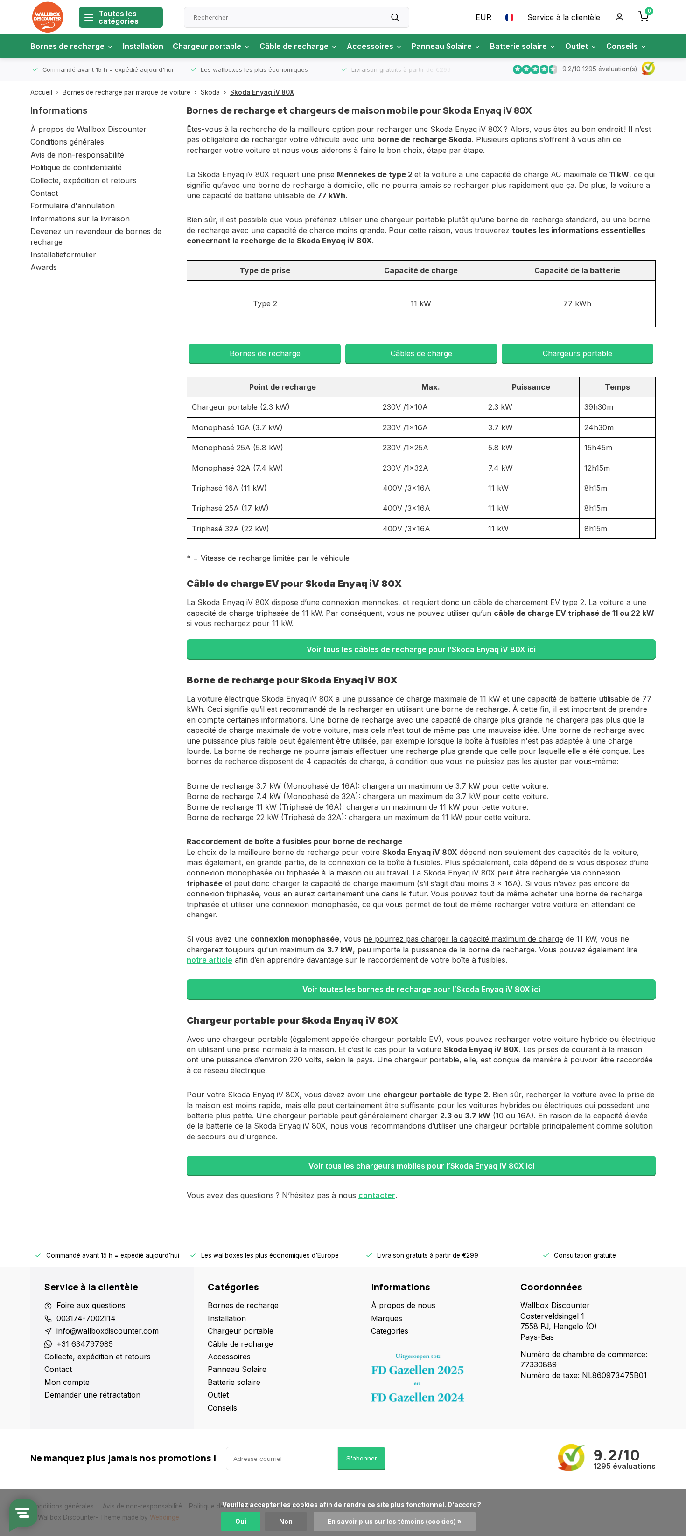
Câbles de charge (421, 353)
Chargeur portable (207, 46)
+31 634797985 (84, 1344)
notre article (209, 959)
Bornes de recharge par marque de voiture (126, 92)
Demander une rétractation (92, 1394)
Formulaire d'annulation (72, 205)
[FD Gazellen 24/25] (438, 1380)
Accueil (41, 92)
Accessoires (370, 46)
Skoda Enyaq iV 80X (262, 92)
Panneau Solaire (442, 46)
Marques (386, 1318)
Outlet (576, 46)
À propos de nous (403, 1305)
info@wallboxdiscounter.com (107, 1331)
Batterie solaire (518, 46)
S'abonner (361, 1458)
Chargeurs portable (577, 353)
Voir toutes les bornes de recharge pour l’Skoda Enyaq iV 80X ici (421, 989)
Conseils (622, 46)
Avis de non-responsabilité (77, 154)
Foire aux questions (91, 1305)
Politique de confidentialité (76, 167)
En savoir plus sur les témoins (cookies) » (395, 1521)
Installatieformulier (63, 254)
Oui (240, 1521)
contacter (376, 1195)
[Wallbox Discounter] (47, 17)
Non (286, 1521)
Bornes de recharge (67, 46)
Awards (43, 267)
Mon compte (67, 1382)
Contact (44, 193)
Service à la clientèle (563, 17)
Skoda (210, 92)
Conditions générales (67, 141)
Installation (143, 46)
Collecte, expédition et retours (83, 180)
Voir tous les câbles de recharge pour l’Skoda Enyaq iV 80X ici (421, 649)
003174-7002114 (86, 1318)
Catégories (389, 1331)
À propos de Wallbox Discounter (88, 129)
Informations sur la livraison (80, 218)
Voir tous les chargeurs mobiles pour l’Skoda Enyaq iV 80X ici (421, 1166)
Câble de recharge (294, 46)
